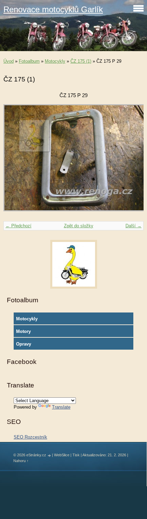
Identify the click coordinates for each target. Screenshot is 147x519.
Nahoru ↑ (21, 461)
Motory (23, 331)
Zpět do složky (78, 225)
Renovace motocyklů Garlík (53, 9)
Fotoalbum (29, 61)
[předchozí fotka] (14, 161)
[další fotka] (132, 161)
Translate (61, 407)
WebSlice (61, 455)
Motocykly (55, 61)
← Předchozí (18, 225)
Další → (133, 225)
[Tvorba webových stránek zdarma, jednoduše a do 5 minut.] (49, 455)
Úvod (8, 61)
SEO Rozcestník (30, 437)
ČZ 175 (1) (80, 61)
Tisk (76, 455)
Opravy (23, 344)
